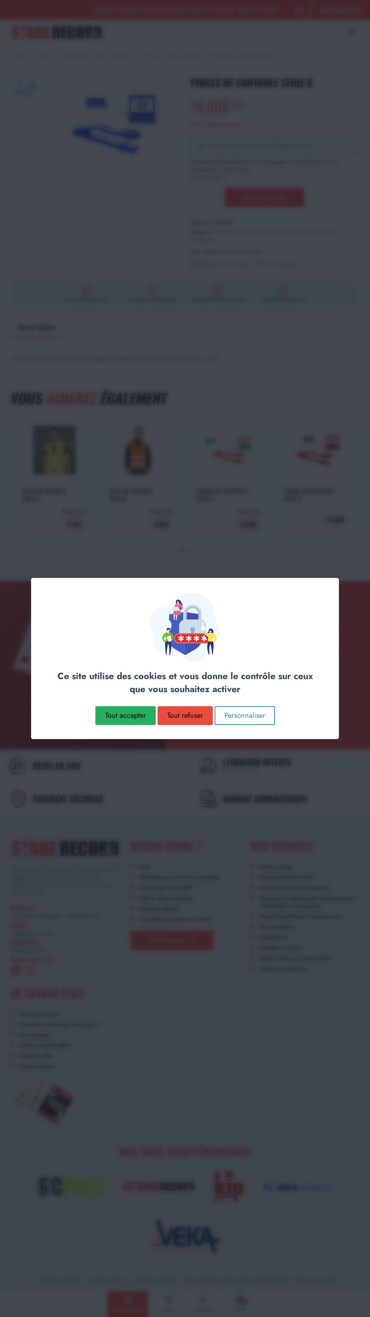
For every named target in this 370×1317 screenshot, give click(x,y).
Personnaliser (244, 715)
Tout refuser (185, 715)
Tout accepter (125, 715)
